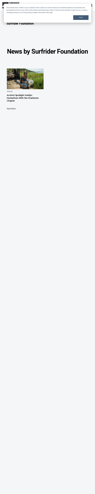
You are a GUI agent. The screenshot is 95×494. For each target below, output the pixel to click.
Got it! (81, 17)
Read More (11, 109)
